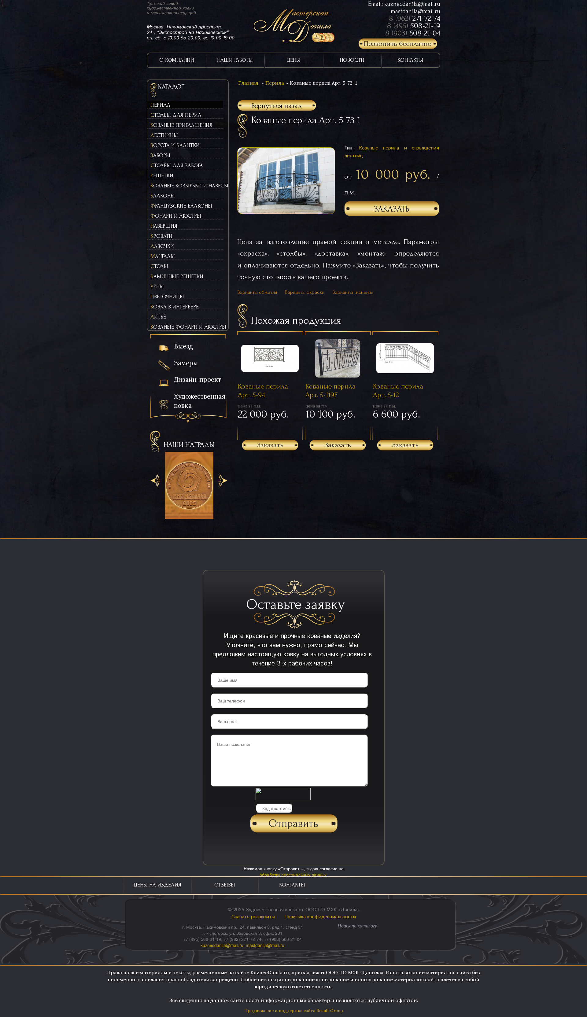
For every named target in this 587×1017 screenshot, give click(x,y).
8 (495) (413, 25)
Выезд (183, 346)
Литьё (158, 317)
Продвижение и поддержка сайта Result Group (293, 1010)
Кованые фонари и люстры (186, 327)
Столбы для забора (176, 165)
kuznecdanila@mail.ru (412, 4)
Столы (159, 266)
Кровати (161, 236)
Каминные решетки (176, 276)
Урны (157, 286)
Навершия (163, 226)
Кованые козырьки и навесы (186, 186)
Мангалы (162, 256)
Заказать (270, 445)
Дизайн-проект (197, 379)
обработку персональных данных (293, 874)
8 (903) (412, 33)
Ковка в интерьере (174, 307)
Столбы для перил (175, 115)
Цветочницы (167, 297)
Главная (248, 83)
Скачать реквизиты (253, 916)
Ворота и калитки (175, 145)
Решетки (161, 176)
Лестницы (164, 135)
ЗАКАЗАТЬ (391, 209)
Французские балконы (181, 206)
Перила (160, 105)
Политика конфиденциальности (320, 916)
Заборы (160, 155)
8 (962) (414, 18)
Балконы (162, 196)
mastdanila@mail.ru (415, 11)
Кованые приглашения (181, 125)
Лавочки (162, 246)
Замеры (186, 363)
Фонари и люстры (175, 216)
